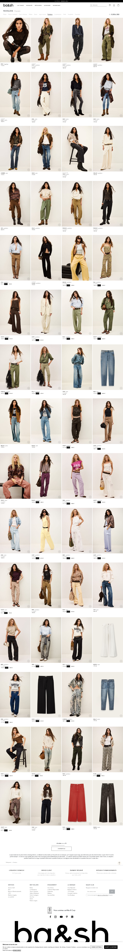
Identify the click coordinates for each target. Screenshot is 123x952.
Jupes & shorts (42, 14)
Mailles (30, 14)
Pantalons (50, 14)
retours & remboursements (14, 891)
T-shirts (64, 14)
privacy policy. (17, 950)
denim (31, 898)
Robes (4, 14)
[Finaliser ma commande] (118, 5)
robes (31, 887)
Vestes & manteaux (12, 14)
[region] (61, 947)
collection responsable (53, 889)
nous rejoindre (71, 887)
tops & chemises (34, 891)
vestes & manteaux (34, 893)
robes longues (33, 900)
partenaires (50, 891)
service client (11, 887)
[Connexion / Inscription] (114, 5)
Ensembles (77, 14)
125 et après (71, 891)
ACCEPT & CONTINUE (111, 947)
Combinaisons (57, 14)
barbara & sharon (72, 889)
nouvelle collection (72, 893)
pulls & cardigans (34, 895)
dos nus (32, 897)
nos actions (51, 887)
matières (50, 893)
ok (112, 891)
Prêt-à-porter (8, 862)
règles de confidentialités (102, 895)
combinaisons (33, 889)
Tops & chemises (23, 14)
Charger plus (61, 848)
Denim (35, 14)
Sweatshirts (70, 14)
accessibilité (11, 897)
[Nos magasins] (110, 5)
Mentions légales (12, 895)
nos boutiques (71, 895)
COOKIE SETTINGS (96, 947)
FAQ (9, 889)
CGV (9, 893)
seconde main (51, 895)
